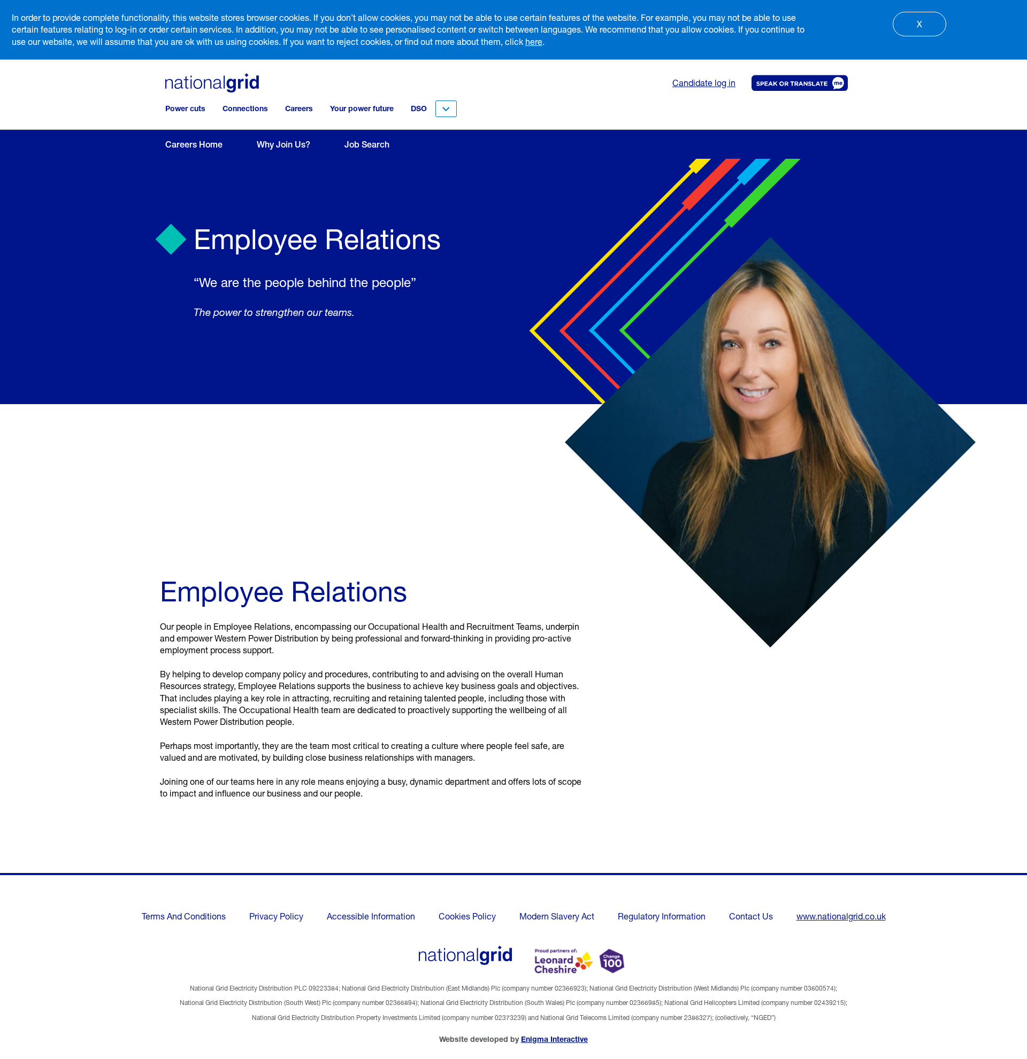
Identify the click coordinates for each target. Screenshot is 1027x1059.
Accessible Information (371, 916)
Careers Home (194, 144)
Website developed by (513, 1039)
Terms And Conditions (184, 916)
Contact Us (751, 916)
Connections (245, 108)
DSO (419, 108)
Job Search (366, 144)
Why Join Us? (283, 144)
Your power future (362, 108)
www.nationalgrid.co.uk (841, 916)
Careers (299, 108)
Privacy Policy (276, 916)
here (533, 41)
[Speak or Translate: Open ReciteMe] (797, 83)
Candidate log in (703, 83)
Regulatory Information (662, 916)
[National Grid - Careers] (465, 955)
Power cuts (185, 108)
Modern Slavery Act (556, 916)
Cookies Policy (467, 916)
